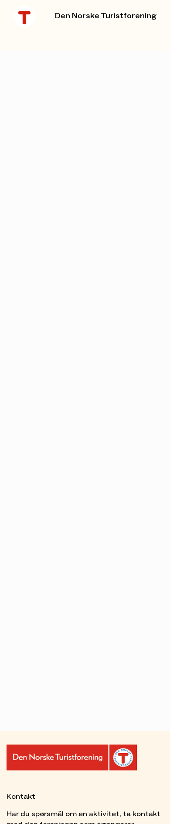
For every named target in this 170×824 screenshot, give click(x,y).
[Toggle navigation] (26, 38)
